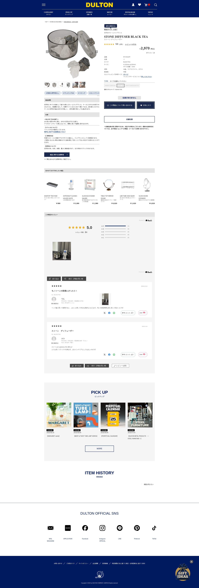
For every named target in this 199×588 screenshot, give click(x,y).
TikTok (154, 539)
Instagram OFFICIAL (102, 540)
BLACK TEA (120, 85)
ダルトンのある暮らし (130, 13)
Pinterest (137, 539)
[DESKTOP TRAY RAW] (52, 185)
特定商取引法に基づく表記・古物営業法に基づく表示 (128, 563)
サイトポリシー (83, 563)
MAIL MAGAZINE (50, 540)
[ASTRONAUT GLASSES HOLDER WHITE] (71, 185)
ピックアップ (69, 13)
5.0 (89, 227)
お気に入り (147, 105)
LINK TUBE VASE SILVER (127, 196)
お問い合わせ (58, 563)
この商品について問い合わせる (121, 105)
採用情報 (105, 563)
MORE (99, 449)
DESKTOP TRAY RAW (50, 196)
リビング (82, 93)
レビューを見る (130, 44)
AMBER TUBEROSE (110, 85)
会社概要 (95, 563)
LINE (119, 539)
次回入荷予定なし (53, 93)
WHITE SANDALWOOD (132, 85)
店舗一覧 (89, 13)
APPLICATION (67, 539)
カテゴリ (48, 13)
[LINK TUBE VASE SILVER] (128, 185)
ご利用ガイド (70, 563)
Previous (47, 51)
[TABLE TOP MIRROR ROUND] (109, 185)
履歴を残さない (149, 484)
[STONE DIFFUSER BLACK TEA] (72, 51)
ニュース (150, 13)
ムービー (110, 13)
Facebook (85, 539)
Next (96, 51)
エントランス (95, 93)
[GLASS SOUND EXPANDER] (147, 185)
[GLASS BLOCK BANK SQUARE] (90, 185)
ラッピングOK (69, 93)
